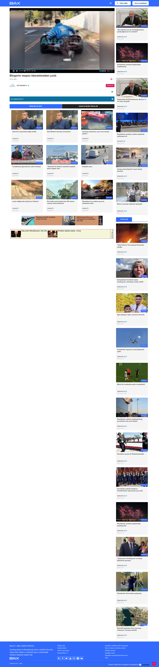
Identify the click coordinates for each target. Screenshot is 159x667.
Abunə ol (110, 85)
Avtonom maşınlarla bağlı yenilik (24, 131)
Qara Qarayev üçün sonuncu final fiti (130, 315)
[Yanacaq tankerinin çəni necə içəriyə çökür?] (97, 120)
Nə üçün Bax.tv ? (62, 653)
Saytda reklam (61, 648)
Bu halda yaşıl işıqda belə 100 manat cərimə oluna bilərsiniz (60, 202)
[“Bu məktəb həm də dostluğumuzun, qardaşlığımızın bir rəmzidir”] (132, 18)
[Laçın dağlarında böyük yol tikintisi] (27, 189)
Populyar (124, 219)
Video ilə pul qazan (63, 650)
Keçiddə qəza (87, 166)
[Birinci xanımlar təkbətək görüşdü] (132, 192)
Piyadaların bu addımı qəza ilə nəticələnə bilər (93, 202)
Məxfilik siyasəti (110, 650)
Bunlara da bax (36, 106)
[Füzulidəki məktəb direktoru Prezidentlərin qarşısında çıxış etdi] (132, 477)
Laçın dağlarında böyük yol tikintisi (25, 201)
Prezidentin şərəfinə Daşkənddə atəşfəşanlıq (129, 65)
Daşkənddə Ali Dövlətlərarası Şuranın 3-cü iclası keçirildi (131, 100)
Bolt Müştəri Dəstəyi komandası (59, 131)
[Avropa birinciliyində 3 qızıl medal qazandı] (132, 157)
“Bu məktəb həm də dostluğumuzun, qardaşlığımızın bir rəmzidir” (130, 31)
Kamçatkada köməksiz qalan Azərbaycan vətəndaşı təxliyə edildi (130, 281)
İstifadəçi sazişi (110, 653)
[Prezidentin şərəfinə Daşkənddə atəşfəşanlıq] (132, 53)
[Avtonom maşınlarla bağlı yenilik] (27, 120)
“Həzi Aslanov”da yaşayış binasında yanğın (130, 246)
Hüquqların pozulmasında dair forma (116, 655)
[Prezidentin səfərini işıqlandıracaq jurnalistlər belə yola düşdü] (132, 407)
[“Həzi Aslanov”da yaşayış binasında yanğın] (132, 233)
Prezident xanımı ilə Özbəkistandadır (130, 454)
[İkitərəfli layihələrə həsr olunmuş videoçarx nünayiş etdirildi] (132, 616)
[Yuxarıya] (154, 663)
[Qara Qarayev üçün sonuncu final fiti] (132, 303)
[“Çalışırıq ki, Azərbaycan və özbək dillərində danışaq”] (132, 546)
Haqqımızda (61, 645)
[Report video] (112, 92)
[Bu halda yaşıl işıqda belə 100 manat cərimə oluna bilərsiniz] (62, 189)
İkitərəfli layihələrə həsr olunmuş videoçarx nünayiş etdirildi (129, 629)
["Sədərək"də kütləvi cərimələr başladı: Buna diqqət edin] (62, 154)
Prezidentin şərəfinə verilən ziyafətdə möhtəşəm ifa (130, 135)
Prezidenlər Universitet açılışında (129, 593)
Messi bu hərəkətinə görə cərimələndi (131, 384)
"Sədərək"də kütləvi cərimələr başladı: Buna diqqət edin (61, 167)
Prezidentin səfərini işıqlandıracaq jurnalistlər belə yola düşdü (129, 420)
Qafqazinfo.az (121, 37)
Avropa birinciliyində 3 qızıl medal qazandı (129, 170)
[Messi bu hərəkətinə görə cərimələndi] (132, 372)
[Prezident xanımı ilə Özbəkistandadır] (132, 442)
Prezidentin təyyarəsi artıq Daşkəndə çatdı (130, 350)
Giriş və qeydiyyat (141, 3)
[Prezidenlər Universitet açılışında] (132, 581)
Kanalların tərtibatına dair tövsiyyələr (116, 645)
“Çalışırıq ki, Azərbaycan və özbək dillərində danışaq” (129, 559)
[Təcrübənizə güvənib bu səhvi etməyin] (27, 154)
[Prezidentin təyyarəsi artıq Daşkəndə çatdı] (132, 337)
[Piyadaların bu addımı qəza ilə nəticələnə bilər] (97, 189)
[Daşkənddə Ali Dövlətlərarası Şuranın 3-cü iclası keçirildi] (132, 87)
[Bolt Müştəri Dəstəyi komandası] (62, 120)
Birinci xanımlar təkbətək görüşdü (129, 204)
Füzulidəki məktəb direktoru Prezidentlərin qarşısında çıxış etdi (130, 490)
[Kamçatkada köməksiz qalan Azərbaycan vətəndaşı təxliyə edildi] (132, 268)
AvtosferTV (15, 138)
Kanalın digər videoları (88, 106)
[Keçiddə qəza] (97, 154)
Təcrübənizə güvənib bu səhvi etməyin (26, 166)
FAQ (106, 658)
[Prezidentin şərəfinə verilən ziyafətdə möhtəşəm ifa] (132, 122)
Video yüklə (123, 3)
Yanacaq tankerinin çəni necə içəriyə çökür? (95, 132)
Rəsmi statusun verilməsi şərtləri (115, 648)
